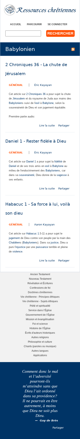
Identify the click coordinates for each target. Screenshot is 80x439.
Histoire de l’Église (40, 328)
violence (17, 251)
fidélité (58, 161)
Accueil (15, 24)
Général (16, 85)
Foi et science (40, 323)
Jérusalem (19, 98)
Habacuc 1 (32, 233)
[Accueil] (40, 10)
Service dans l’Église (40, 310)
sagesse (62, 175)
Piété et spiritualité (40, 305)
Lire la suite (47, 125)
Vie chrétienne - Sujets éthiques (40, 301)
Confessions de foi (40, 287)
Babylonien (15, 103)
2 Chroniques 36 (36, 94)
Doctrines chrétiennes (40, 292)
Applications (40, 355)
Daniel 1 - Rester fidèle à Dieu (35, 141)
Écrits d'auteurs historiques (40, 332)
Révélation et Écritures (40, 283)
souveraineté (26, 175)
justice (54, 242)
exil (37, 103)
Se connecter (57, 24)
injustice (20, 247)
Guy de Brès (49, 420)
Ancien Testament (40, 274)
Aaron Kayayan (44, 224)
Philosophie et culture (40, 341)
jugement (14, 238)
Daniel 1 (31, 161)
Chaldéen (14, 242)
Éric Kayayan (43, 85)
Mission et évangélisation (40, 319)
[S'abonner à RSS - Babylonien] (73, 49)
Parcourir (34, 24)
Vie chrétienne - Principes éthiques (40, 296)
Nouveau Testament (40, 278)
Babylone (48, 103)
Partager (63, 125)
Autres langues (40, 350)
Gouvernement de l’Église (40, 314)
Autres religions (40, 337)
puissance (42, 247)
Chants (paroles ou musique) (40, 346)
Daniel (12, 166)
